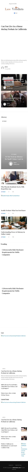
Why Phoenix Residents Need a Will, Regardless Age (12, 188)
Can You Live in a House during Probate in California (14, 27)
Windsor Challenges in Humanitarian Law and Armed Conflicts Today (9, 445)
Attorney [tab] (4, 121)
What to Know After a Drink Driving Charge (12, 99)
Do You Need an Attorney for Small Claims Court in (14, 158)
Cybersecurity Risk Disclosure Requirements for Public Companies (13, 252)
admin (3, 368)
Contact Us (11, 465)
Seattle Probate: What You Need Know (13, 210)
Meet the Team (18, 465)
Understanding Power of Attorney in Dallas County (13, 233)
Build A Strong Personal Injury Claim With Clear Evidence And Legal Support (13, 81)
